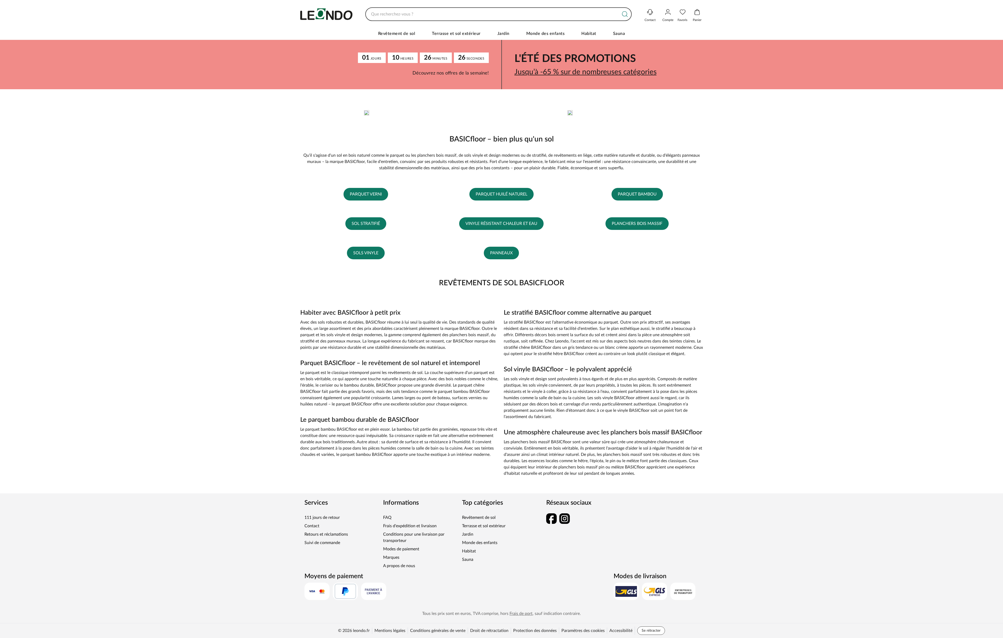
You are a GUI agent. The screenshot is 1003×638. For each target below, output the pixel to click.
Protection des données (535, 631)
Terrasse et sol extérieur (456, 33)
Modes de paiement (401, 549)
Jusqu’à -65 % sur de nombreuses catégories (585, 72)
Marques (391, 557)
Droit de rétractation (489, 631)
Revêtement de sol (396, 33)
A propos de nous (399, 566)
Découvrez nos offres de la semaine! (450, 73)
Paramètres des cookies (583, 631)
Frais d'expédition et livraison (410, 526)
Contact (311, 526)
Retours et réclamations (326, 534)
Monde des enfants (545, 33)
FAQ (387, 517)
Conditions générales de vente (437, 631)
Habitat (588, 33)
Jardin (503, 33)
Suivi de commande (322, 543)
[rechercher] (625, 14)
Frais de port (521, 613)
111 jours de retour (322, 517)
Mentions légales (389, 631)
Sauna (619, 33)
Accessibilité (620, 631)
